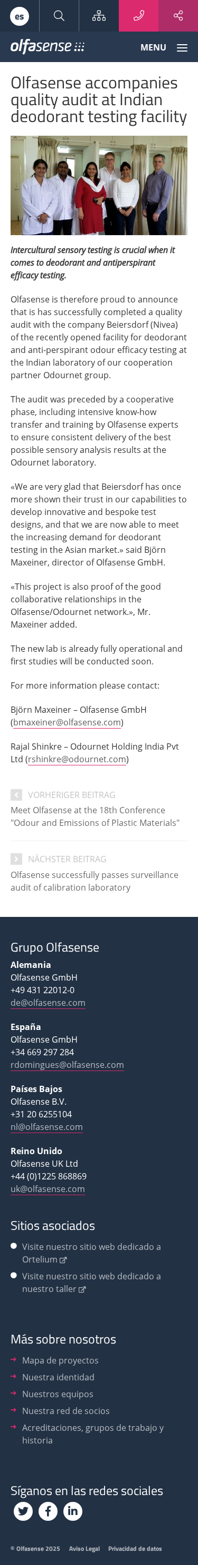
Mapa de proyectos (60, 1360)
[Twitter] (23, 1511)
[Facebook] (48, 1511)
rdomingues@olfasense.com (67, 1065)
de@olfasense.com (48, 1002)
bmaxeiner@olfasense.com (67, 722)
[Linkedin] (72, 1511)
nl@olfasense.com (47, 1127)
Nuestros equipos (57, 1394)
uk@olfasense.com (48, 1189)
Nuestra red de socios (66, 1411)
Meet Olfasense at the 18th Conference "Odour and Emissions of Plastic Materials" (95, 816)
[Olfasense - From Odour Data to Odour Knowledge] (47, 49)
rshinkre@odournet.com (77, 759)
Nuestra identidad (58, 1377)
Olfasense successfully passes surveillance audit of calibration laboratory (94, 881)
